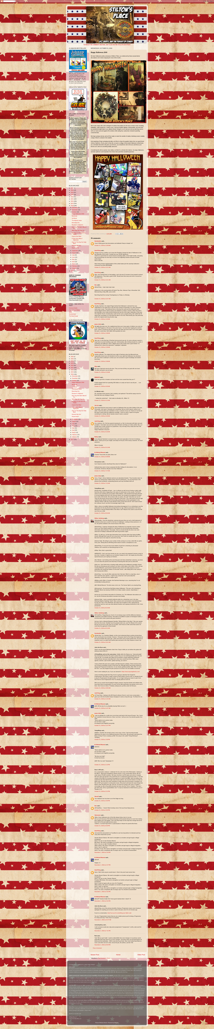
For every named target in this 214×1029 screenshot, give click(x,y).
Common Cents (73, 308)
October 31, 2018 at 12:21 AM (103, 267)
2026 (72, 188)
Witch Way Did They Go (78, 230)
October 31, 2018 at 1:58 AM (102, 361)
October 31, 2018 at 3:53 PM (102, 810)
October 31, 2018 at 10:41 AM (103, 642)
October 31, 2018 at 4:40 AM (102, 416)
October (74, 212)
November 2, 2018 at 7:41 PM (102, 930)
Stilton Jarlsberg (99, 518)
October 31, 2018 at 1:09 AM (102, 347)
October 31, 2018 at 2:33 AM (102, 372)
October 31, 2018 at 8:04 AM (102, 513)
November (75, 209)
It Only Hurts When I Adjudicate (77, 239)
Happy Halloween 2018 (78, 213)
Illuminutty (74, 216)
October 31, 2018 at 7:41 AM (102, 483)
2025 (72, 190)
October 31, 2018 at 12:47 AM (103, 298)
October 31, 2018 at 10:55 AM (103, 688)
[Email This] (116, 234)
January (74, 268)
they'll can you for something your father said (119, 913)
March (74, 264)
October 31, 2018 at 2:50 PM (102, 800)
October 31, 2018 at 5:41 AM (102, 447)
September (75, 250)
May (73, 259)
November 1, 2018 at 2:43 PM (102, 852)
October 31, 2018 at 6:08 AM (102, 456)
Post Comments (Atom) (104, 958)
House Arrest (75, 248)
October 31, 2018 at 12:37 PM (103, 725)
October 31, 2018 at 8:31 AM (102, 628)
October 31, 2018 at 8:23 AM (102, 607)
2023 (72, 194)
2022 (72, 196)
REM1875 (97, 377)
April (73, 261)
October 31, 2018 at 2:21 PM (102, 791)
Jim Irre (97, 405)
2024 (72, 192)
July (73, 255)
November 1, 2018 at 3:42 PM (102, 901)
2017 (72, 271)
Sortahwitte (98, 241)
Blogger (116, 1022)
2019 (72, 203)
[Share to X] (119, 234)
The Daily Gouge (73, 316)
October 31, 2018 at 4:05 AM (102, 386)
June (73, 257)
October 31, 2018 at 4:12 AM (102, 400)
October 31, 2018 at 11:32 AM (102, 699)
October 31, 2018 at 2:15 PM (102, 764)
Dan (96, 285)
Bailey (96, 436)
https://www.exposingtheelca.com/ (131, 671)
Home (118, 955)
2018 (72, 205)
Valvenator (98, 815)
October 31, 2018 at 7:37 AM (102, 470)
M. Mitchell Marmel (100, 452)
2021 (72, 199)
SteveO (97, 796)
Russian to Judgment (77, 224)
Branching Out (75, 222)
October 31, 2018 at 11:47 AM (102, 708)
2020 (72, 201)
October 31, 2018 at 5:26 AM (102, 431)
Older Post (141, 955)
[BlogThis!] (118, 234)
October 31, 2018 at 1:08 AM (102, 333)
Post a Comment (97, 948)
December (75, 207)
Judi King (97, 421)
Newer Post (95, 955)
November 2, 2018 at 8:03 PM (102, 944)
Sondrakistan (72, 314)
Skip (96, 366)
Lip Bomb (74, 218)
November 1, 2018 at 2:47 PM (102, 865)
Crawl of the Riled (76, 236)
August (74, 252)
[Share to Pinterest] (122, 234)
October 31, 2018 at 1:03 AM (102, 319)
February (74, 266)
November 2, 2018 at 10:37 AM (103, 919)
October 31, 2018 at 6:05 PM (102, 825)
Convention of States (74, 310)
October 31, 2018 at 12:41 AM (103, 280)
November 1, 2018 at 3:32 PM (102, 891)
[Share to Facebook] (121, 234)
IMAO (70, 312)
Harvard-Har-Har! (76, 245)
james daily (98, 324)
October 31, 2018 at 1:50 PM (102, 739)
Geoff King (98, 250)
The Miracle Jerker (77, 220)
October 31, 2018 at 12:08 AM (103, 245)
